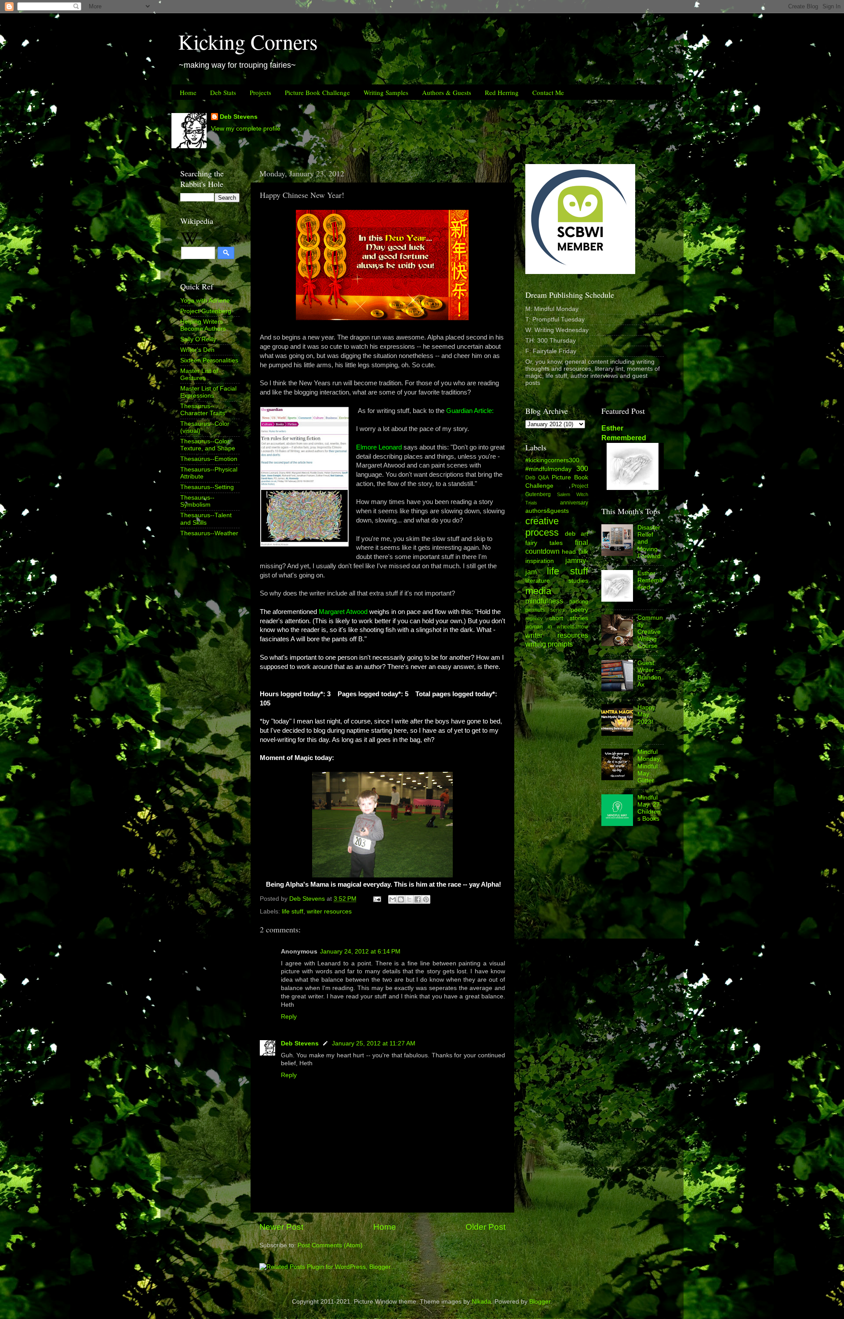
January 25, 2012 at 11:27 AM (373, 1043)
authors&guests (547, 511)
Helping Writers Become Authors (203, 325)
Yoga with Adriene (205, 300)
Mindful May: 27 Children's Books (649, 808)
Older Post (486, 1226)
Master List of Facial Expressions (208, 392)
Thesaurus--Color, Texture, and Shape (207, 445)
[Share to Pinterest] (426, 899)
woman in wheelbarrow (556, 627)
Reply (289, 1016)
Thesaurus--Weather (209, 533)
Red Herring (502, 92)
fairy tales (544, 543)
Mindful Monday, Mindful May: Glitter (649, 766)
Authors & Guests (446, 92)
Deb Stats (223, 92)
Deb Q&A (537, 478)
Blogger (539, 1301)
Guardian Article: (470, 410)
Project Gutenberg (205, 311)
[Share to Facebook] (417, 899)
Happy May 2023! (646, 714)
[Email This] (392, 899)
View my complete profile (245, 128)
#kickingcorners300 (552, 460)
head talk (575, 551)
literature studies (556, 580)
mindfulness (544, 601)
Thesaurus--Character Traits (202, 410)
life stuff (292, 911)
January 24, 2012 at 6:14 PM (360, 951)
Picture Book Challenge (317, 92)
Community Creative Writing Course (650, 632)
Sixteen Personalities (209, 360)
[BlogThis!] (401, 899)
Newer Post (281, 1226)
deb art (576, 533)
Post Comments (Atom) (330, 1245)
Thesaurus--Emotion (208, 459)
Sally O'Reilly (198, 339)
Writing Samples (386, 92)
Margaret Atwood (343, 611)
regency (534, 618)
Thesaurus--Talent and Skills (206, 519)
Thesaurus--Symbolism (197, 501)
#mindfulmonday (548, 469)
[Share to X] (409, 899)
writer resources (329, 911)
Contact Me (548, 92)
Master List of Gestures (199, 374)
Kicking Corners (248, 41)
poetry (579, 610)
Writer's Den (197, 350)
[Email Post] (376, 898)
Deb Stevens (239, 116)
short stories (568, 618)
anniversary (574, 503)
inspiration (539, 561)
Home (188, 92)
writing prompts (549, 644)
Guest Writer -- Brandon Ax (649, 674)
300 (582, 468)
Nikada (481, 1301)
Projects (260, 92)
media (538, 590)
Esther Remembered (650, 580)
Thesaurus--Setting (207, 487)
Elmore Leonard (379, 447)
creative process (542, 526)
